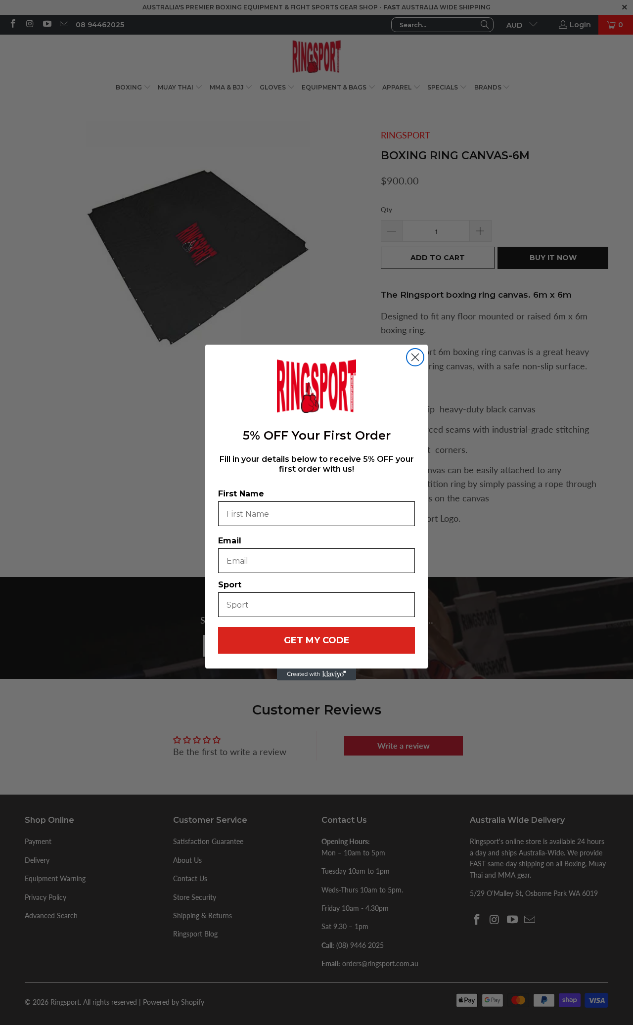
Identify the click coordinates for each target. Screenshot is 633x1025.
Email (229, 540)
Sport (229, 584)
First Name (241, 493)
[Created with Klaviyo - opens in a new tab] (316, 674)
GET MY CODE (317, 640)
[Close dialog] (415, 357)
